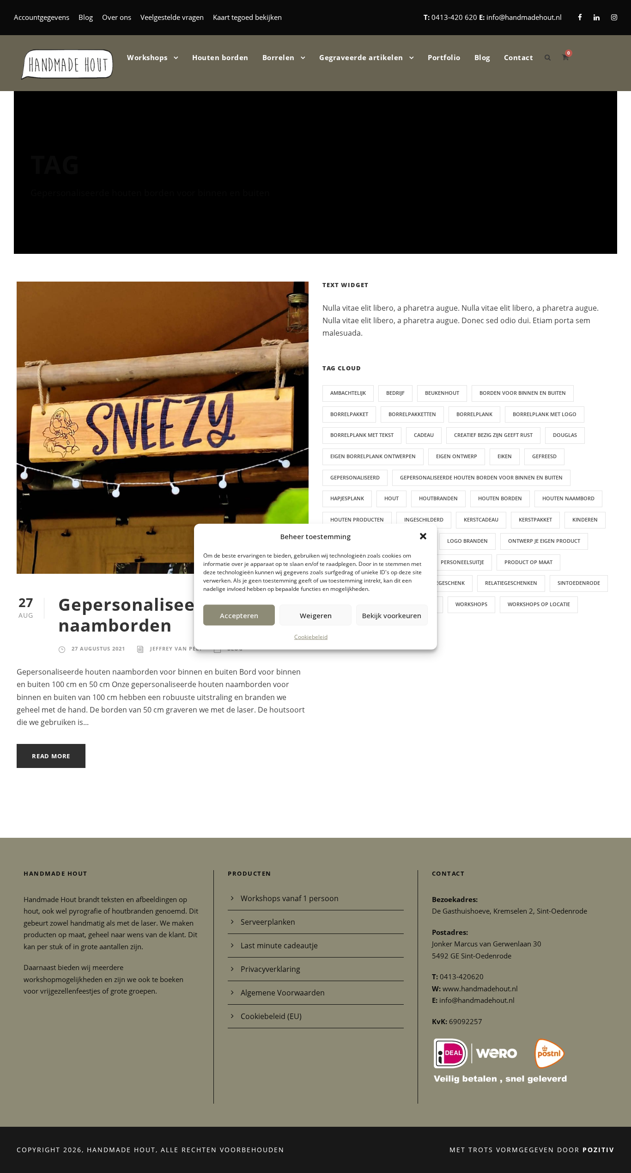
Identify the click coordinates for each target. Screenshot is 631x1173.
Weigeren (316, 615)
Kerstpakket (535, 519)
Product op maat (528, 562)
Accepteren (239, 615)
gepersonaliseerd (355, 477)
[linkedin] (597, 17)
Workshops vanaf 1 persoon (290, 898)
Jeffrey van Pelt (176, 648)
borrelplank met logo (544, 414)
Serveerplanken (268, 922)
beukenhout (442, 392)
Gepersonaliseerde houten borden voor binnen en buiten (481, 477)
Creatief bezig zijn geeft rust (493, 434)
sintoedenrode (579, 582)
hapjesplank (347, 498)
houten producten (357, 519)
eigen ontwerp (456, 456)
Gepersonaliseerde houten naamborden (176, 614)
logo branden (467, 540)
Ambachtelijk (348, 392)
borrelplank (474, 414)
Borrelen (278, 57)
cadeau (424, 434)
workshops (471, 604)
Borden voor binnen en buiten (522, 392)
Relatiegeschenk (442, 582)
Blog (86, 17)
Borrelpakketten (412, 414)
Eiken (505, 456)
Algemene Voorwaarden (283, 993)
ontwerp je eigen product (544, 540)
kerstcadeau (481, 519)
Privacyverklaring (270, 969)
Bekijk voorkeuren (391, 615)
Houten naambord (568, 498)
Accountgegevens (41, 17)
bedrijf (395, 392)
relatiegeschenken (511, 582)
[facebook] (580, 17)
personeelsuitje (462, 562)
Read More (51, 756)
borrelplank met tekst (362, 434)
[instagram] (614, 17)
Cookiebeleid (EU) (271, 1016)
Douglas (565, 434)
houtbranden (438, 498)
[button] (423, 536)
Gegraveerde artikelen (361, 57)
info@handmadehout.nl (524, 17)
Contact (519, 57)
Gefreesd (544, 456)
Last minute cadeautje (279, 945)
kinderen (585, 519)
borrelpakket (349, 414)
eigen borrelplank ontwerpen (373, 456)
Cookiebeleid (311, 637)
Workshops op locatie (539, 604)
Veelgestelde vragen (172, 17)
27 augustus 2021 (98, 648)
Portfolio (444, 57)
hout (391, 498)
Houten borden (220, 57)
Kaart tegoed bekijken (247, 17)
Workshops (147, 57)
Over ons (116, 17)
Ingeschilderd (423, 519)
